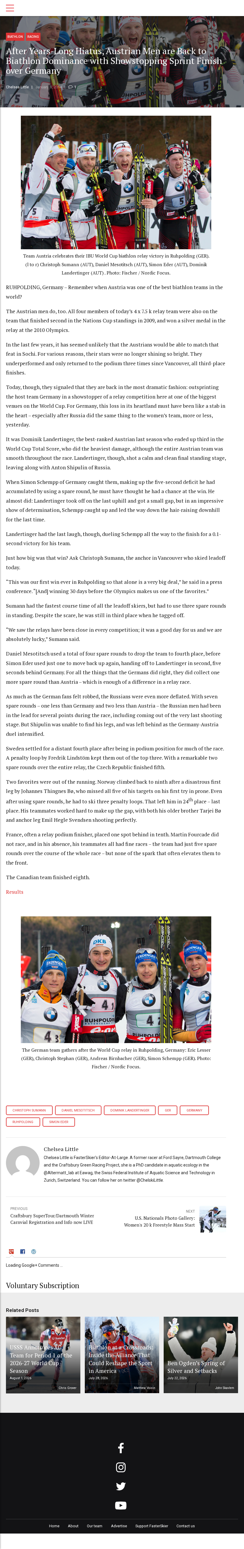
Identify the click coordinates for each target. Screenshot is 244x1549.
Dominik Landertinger (129, 1110)
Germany (194, 1110)
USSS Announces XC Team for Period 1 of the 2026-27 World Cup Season (41, 1358)
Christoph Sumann (29, 1110)
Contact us (185, 1526)
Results (15, 891)
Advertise (119, 1526)
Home (54, 1526)
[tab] (12, 1252)
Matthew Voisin (144, 1388)
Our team (94, 1526)
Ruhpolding (22, 1122)
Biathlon (15, 36)
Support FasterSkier (151, 1526)
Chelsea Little (17, 87)
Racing (33, 36)
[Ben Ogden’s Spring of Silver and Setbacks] (200, 1355)
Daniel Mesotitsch (78, 1110)
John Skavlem (224, 1388)
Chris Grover (67, 1388)
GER (168, 1110)
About (73, 1526)
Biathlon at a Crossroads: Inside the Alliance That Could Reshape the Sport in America (121, 1358)
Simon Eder (58, 1122)
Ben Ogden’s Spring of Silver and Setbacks (196, 1366)
